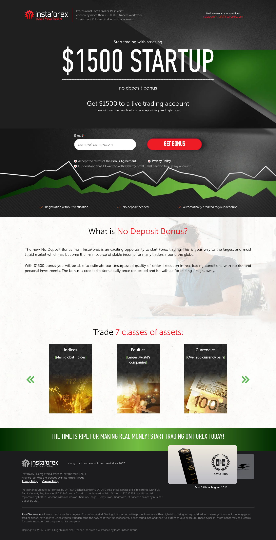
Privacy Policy (161, 161)
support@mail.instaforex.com (223, 16)
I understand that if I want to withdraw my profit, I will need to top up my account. (134, 166)
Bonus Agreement (123, 161)
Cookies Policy (50, 481)
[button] (30, 379)
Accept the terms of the (107, 161)
